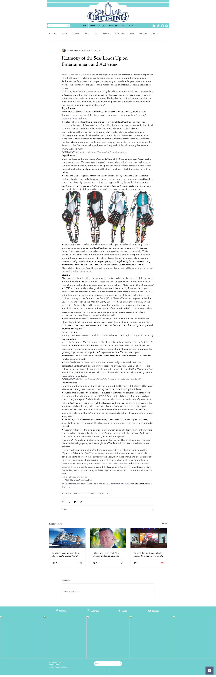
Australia (106, 33)
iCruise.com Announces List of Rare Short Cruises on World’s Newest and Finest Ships (66, 554)
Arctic (87, 33)
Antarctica (76, 33)
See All (164, 523)
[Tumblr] (162, 25)
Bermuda (143, 33)
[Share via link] (81, 502)
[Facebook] (153, 25)
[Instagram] (158, 25)
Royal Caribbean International (85, 493)
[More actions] (152, 50)
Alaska (64, 33)
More (154, 33)
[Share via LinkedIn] (75, 502)
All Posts (52, 33)
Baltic (132, 33)
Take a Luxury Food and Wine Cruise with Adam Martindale (106, 554)
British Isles (119, 33)
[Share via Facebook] (63, 502)
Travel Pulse (104, 493)
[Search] (68, 25)
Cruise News (67, 493)
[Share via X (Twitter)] (69, 502)
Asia (96, 33)
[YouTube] (166, 25)
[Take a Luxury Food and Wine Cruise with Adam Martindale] (108, 538)
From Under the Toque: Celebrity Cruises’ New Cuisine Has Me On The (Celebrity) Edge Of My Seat (148, 554)
